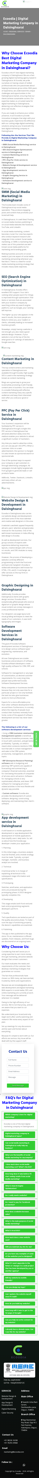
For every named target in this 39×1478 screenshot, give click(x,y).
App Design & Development (7, 1403)
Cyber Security (7, 1413)
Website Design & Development (9, 1397)
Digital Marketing (9, 1409)
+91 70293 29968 (10, 1443)
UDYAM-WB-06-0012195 (19, 1375)
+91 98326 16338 (10, 1440)
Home (5, 31)
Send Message (18, 1085)
